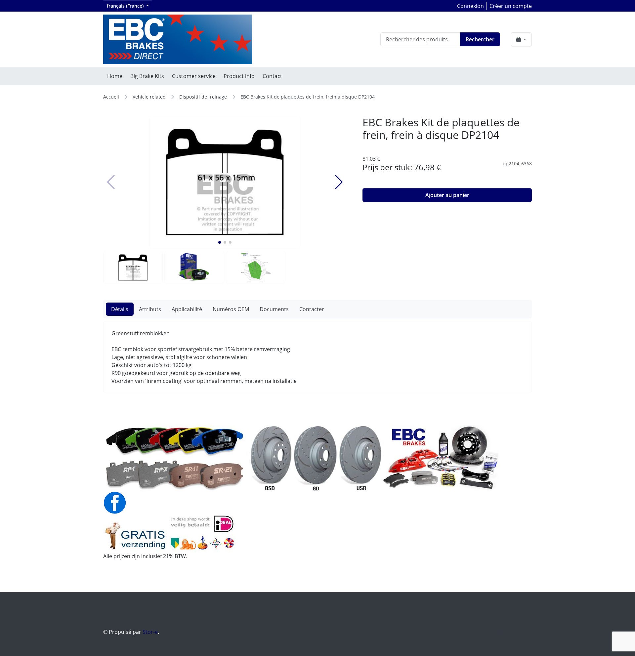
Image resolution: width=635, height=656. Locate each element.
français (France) (126, 6)
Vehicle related (149, 97)
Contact (272, 76)
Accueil (111, 97)
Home (114, 76)
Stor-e (150, 632)
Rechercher (480, 39)
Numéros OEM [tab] (231, 309)
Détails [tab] (119, 309)
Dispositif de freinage (203, 97)
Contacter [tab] (311, 309)
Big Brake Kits (147, 76)
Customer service (194, 76)
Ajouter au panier (447, 195)
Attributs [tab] (150, 309)
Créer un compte (510, 6)
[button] (219, 242)
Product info (239, 76)
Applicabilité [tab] (187, 309)
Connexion (470, 6)
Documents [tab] (274, 309)
